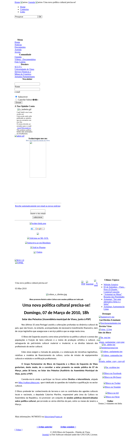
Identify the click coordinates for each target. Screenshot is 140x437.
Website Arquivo (111, 284)
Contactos (24, 9)
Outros (39, 252)
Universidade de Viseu (24, 69)
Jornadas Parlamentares (25, 76)
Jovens (18, 52)
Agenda (31, 2)
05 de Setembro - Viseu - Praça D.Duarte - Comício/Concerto (114, 289)
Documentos (20, 47)
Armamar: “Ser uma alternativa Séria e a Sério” (112, 301)
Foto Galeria (20, 62)
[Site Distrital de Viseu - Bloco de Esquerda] (38, 234)
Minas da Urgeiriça (23, 74)
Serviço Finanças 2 (23, 72)
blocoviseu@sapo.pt (53, 416)
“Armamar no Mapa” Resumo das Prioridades (114, 295)
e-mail (17, 92)
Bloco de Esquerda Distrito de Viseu (38, 140)
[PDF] (83, 282)
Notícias (18, 45)
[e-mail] (96, 282)
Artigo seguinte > (68, 427)
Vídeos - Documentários (25, 59)
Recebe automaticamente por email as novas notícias (37, 206)
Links (22, 12)
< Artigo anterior (44, 427)
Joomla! (45, 434)
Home (17, 2)
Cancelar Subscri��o (28, 100)
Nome (17, 86)
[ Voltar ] (18, 430)
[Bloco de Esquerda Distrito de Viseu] (38, 159)
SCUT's (18, 67)
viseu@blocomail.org (24, 128)
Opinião (18, 57)
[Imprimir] (90, 282)
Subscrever (23, 97)
